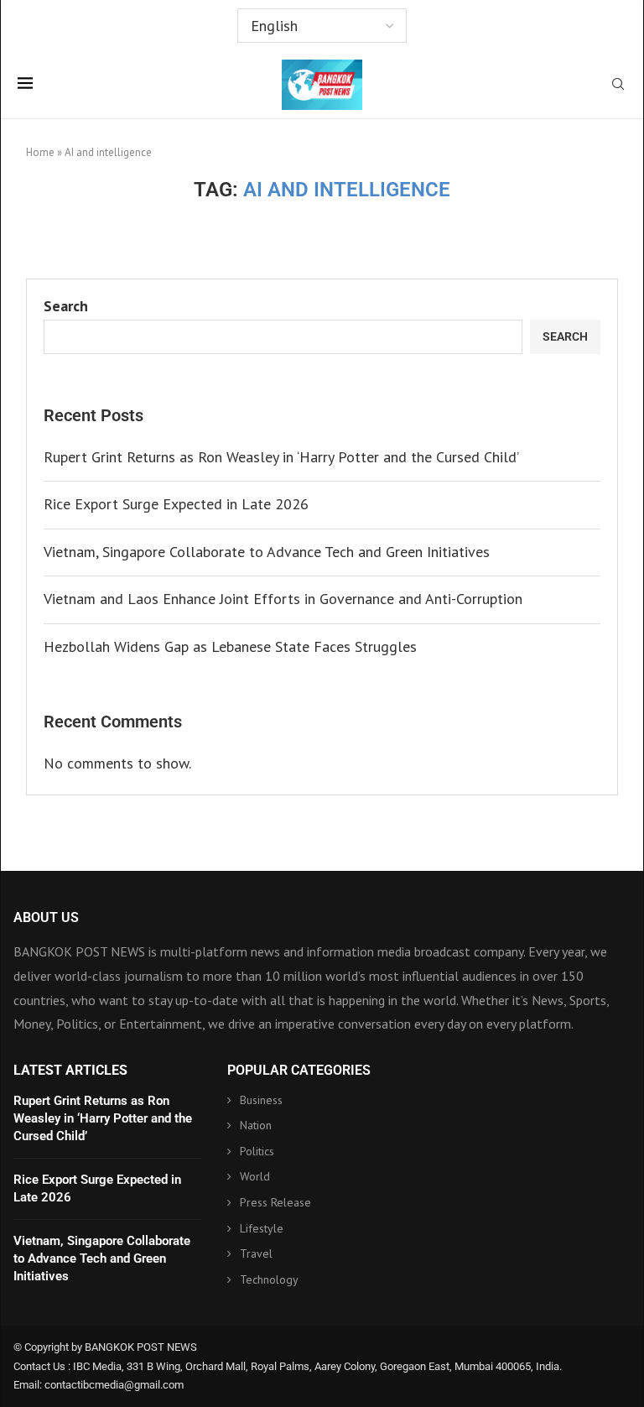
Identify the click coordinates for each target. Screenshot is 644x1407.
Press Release (275, 1202)
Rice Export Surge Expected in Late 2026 (176, 503)
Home (40, 152)
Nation (256, 1125)
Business (261, 1099)
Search (66, 305)
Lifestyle (261, 1228)
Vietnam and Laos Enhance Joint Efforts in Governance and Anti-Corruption (283, 598)
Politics (257, 1151)
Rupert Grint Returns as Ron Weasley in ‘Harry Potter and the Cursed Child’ (281, 456)
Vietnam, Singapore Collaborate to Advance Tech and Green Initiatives (267, 551)
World (255, 1176)
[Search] (618, 85)
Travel (256, 1253)
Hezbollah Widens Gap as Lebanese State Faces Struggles (230, 646)
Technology (269, 1279)
